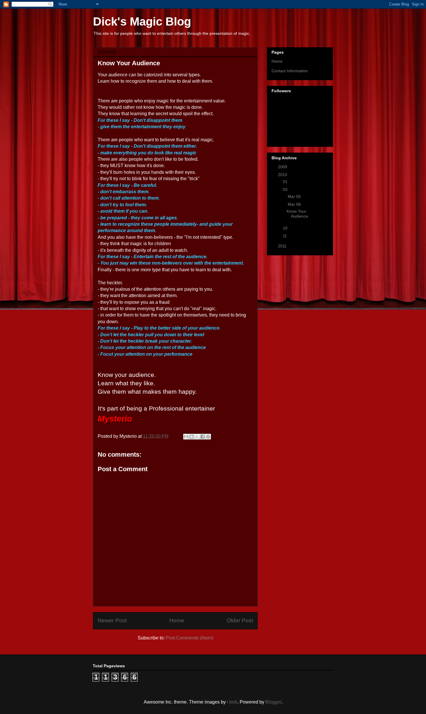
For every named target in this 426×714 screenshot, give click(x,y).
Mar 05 (295, 196)
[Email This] (186, 437)
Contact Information (290, 70)
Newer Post (112, 620)
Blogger (273, 701)
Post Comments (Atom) (189, 637)
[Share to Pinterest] (208, 437)
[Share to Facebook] (202, 437)
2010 (283, 174)
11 (285, 236)
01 (286, 181)
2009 (283, 167)
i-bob (232, 701)
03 (286, 189)
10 (286, 228)
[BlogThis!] (191, 437)
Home (176, 620)
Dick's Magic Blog (142, 21)
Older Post (240, 620)
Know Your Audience (297, 213)
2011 (283, 246)
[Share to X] (197, 437)
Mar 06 (295, 204)
